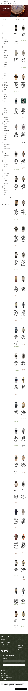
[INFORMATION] (24, 648)
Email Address (6, 658)
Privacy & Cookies (5, 675)
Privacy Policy (14, 685)
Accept (20, 689)
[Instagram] (2, 651)
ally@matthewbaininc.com (7, 646)
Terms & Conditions (5, 673)
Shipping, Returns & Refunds (7, 677)
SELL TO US (20, 649)
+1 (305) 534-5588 (5, 644)
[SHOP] (24, 644)
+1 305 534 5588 (4, 1)
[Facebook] (5, 651)
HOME (19, 642)
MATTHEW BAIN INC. (9, 4)
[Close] (26, 683)
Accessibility (4, 679)
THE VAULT (20, 645)
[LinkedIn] (7, 651)
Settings (7, 689)
